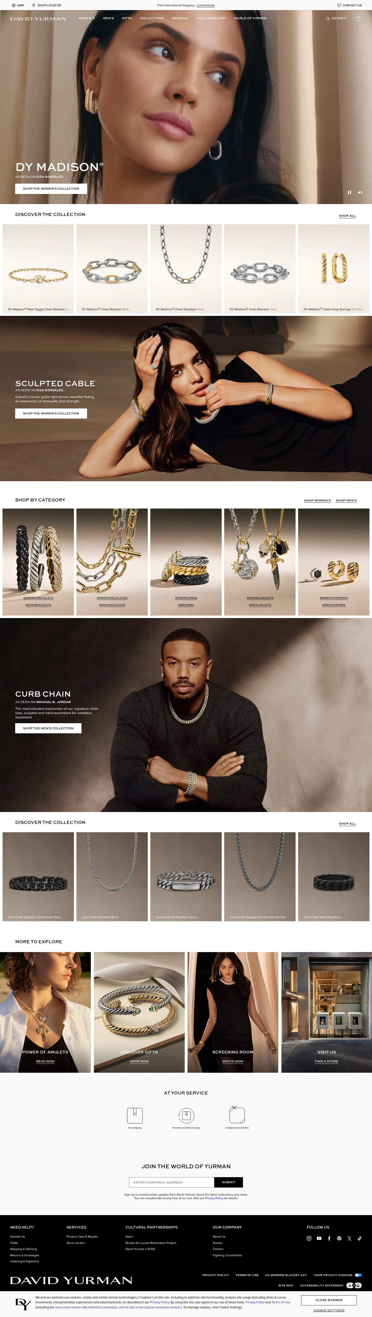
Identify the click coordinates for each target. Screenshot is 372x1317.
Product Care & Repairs (82, 1236)
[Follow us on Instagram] (309, 1238)
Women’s (86, 18)
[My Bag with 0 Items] (359, 19)
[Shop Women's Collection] (186, 107)
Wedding (180, 18)
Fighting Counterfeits (227, 1255)
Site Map (285, 1285)
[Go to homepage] (71, 1280)
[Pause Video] (349, 192)
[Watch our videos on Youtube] (319, 1238)
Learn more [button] (206, 5)
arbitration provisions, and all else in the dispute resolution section (134, 1307)
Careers (218, 1249)
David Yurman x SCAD (140, 1249)
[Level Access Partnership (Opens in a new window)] (354, 1285)
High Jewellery (211, 18)
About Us (219, 1236)
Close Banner (329, 1300)
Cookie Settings (329, 1310)
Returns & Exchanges (24, 1255)
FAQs (14, 1243)
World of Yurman (250, 18)
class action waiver (68, 1307)
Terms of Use (247, 1275)
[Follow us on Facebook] (329, 1238)
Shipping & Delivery (23, 1249)
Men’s (108, 18)
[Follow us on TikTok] (359, 1238)
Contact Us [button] (17, 1236)
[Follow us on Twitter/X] (349, 1238)
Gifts (127, 18)
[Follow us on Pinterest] (339, 1238)
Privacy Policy (214, 1198)
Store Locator (76, 1243)
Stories (217, 1243)
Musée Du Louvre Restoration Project (151, 1243)
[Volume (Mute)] (360, 192)
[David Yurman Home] (38, 18)
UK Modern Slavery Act (286, 1275)
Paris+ (130, 1236)
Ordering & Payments (24, 1261)
